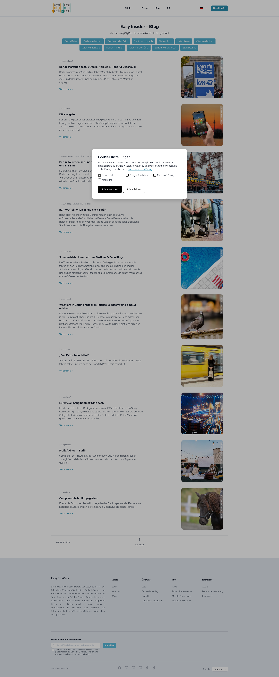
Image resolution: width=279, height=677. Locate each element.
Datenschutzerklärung (140, 169)
